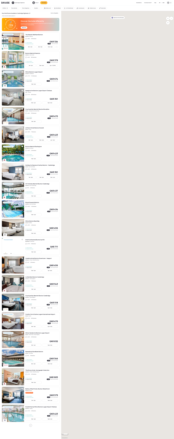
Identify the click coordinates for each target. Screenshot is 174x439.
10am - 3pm (33, 382)
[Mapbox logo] (65, 438)
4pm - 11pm (52, 140)
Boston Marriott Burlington (30, 153)
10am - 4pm (33, 102)
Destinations (139, 2)
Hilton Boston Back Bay (30, 227)
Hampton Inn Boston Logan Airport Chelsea (30, 97)
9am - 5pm (33, 121)
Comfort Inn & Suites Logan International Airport (30, 320)
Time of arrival (14, 8)
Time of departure (25, 8)
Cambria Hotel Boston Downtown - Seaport (30, 264)
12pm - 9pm (50, 307)
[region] (117, 225)
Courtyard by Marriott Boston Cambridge (30, 302)
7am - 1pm (31, 65)
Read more (24, 27)
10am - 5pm (33, 84)
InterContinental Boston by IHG (30, 246)
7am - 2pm (33, 400)
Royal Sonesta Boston (30, 208)
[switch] (47, 8)
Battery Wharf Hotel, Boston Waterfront (30, 395)
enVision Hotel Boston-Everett (30, 134)
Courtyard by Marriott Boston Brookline (30, 115)
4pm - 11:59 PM (53, 65)
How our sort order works (8, 15)
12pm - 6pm (50, 102)
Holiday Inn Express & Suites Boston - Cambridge (30, 171)
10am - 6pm (50, 46)
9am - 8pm (40, 46)
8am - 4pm (31, 140)
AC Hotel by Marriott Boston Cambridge (30, 190)
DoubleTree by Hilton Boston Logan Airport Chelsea (30, 413)
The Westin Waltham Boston (30, 41)
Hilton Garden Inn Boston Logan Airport (30, 339)
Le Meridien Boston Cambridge (30, 283)
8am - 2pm (30, 46)
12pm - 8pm (50, 345)
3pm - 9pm (50, 270)
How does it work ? (148, 2)
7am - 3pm (31, 177)
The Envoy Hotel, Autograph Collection (30, 376)
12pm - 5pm (50, 419)
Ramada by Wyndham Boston (30, 358)
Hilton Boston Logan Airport (30, 78)
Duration (36, 8)
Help (155, 2)
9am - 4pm (33, 289)
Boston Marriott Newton (30, 59)
